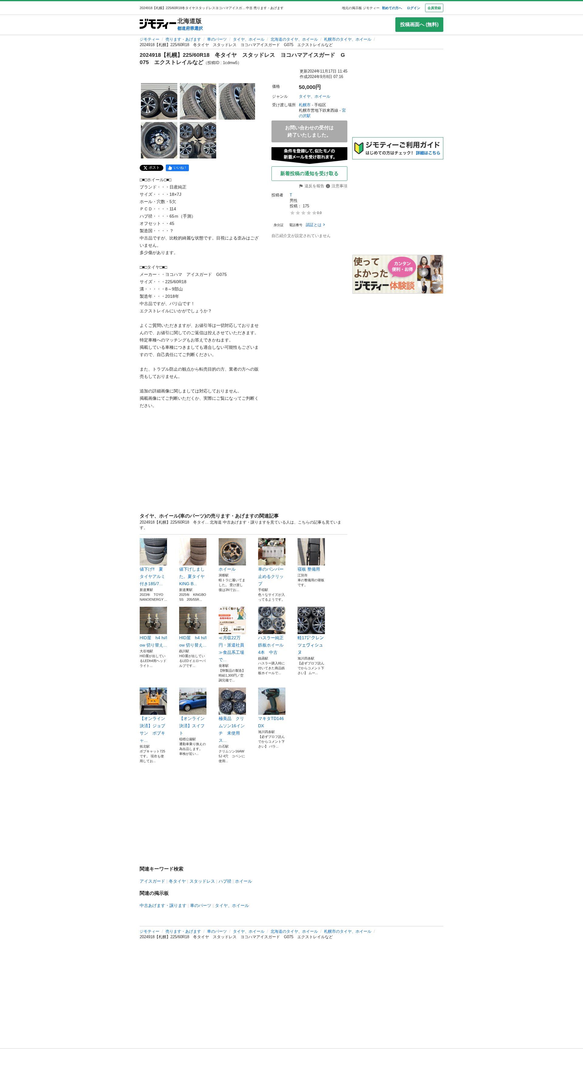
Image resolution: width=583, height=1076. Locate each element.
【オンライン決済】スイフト (192, 725)
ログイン (413, 8)
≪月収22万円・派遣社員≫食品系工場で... (231, 648)
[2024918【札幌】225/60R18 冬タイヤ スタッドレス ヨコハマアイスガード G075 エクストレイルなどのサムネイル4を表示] (159, 140)
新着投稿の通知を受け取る (309, 173)
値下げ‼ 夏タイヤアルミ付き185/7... (152, 576)
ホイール (227, 569)
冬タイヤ (177, 881)
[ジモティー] (158, 24)
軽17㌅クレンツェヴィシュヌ (311, 645)
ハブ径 (225, 881)
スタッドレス (202, 881)
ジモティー (149, 39)
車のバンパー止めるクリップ (271, 576)
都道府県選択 (190, 28)
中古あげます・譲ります (163, 905)
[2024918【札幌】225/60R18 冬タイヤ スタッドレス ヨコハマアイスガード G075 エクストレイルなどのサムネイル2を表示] (198, 101)
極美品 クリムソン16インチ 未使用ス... (232, 729)
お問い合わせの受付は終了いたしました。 (309, 131)
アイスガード (152, 881)
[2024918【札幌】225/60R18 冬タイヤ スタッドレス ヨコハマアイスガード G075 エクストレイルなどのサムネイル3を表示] (236, 101)
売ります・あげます (183, 39)
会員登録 (434, 8)
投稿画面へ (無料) (419, 24)
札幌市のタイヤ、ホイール (347, 39)
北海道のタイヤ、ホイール (294, 39)
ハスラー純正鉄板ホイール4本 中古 (271, 645)
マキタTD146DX (271, 722)
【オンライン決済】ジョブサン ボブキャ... (152, 729)
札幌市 (305, 105)
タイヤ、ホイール (248, 39)
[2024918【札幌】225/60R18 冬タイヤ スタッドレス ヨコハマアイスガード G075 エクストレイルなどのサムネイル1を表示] (159, 101)
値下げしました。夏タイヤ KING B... (192, 576)
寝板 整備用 (309, 569)
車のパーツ (217, 39)
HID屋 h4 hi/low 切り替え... (153, 641)
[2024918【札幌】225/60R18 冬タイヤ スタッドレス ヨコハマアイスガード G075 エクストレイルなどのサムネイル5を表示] (198, 140)
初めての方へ (392, 8)
